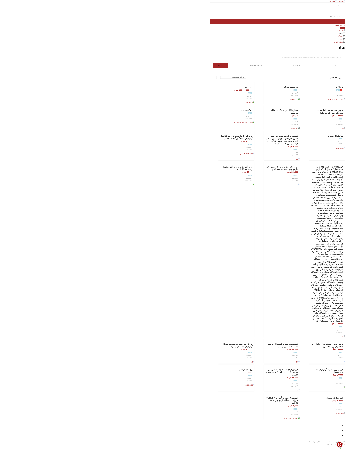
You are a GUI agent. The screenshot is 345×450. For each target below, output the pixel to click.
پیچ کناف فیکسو (245, 370)
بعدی (339, 438)
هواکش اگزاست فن (335, 136)
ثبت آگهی (342, 28)
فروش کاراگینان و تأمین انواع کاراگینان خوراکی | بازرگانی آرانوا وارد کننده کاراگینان (282, 400)
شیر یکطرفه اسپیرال (334, 398)
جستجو (220, 65)
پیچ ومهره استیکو (291, 87)
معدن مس (248, 87)
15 (340, 435)
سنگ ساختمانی (246, 110)
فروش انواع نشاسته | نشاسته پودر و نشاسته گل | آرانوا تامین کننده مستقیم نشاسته (282, 372)
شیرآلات (339, 87)
